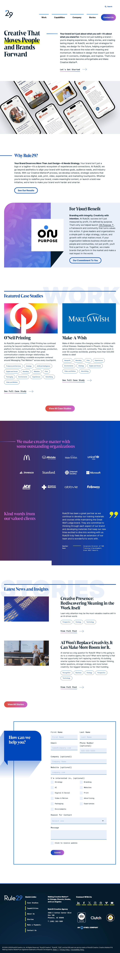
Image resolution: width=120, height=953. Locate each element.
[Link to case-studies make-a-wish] (71, 457)
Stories (92, 17)
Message (55, 827)
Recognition (66, 673)
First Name (56, 732)
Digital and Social (12, 371)
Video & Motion (61, 798)
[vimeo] (106, 903)
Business (78, 673)
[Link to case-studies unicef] (93, 457)
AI (56, 787)
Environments (22, 377)
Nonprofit (67, 360)
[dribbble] (101, 903)
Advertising (49, 377)
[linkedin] (78, 903)
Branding (26, 371)
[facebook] (84, 903)
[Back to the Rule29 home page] (9, 14)
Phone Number (87, 744)
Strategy (29, 366)
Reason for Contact (61, 815)
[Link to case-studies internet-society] (71, 472)
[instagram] (95, 903)
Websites (37, 371)
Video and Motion (12, 382)
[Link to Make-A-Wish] (89, 318)
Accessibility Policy (77, 949)
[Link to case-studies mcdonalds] (26, 457)
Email (54, 743)
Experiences (36, 377)
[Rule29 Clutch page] (96, 918)
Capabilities (59, 17)
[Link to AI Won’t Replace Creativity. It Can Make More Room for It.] (26, 653)
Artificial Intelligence (43, 366)
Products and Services (13, 366)
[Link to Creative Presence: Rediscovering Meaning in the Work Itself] (26, 609)
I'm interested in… (68, 778)
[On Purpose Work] (81, 918)
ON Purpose (105, 225)
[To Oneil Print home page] (87, 928)
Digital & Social (62, 793)
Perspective (66, 622)
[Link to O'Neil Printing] (31, 318)
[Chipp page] (110, 917)
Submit (57, 852)
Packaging (9, 377)
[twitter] (89, 903)
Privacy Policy (65, 949)
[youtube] (112, 903)
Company (77, 17)
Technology (90, 622)
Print (46, 371)
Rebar (55, 949)
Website (61, 767)
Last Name (85, 732)
